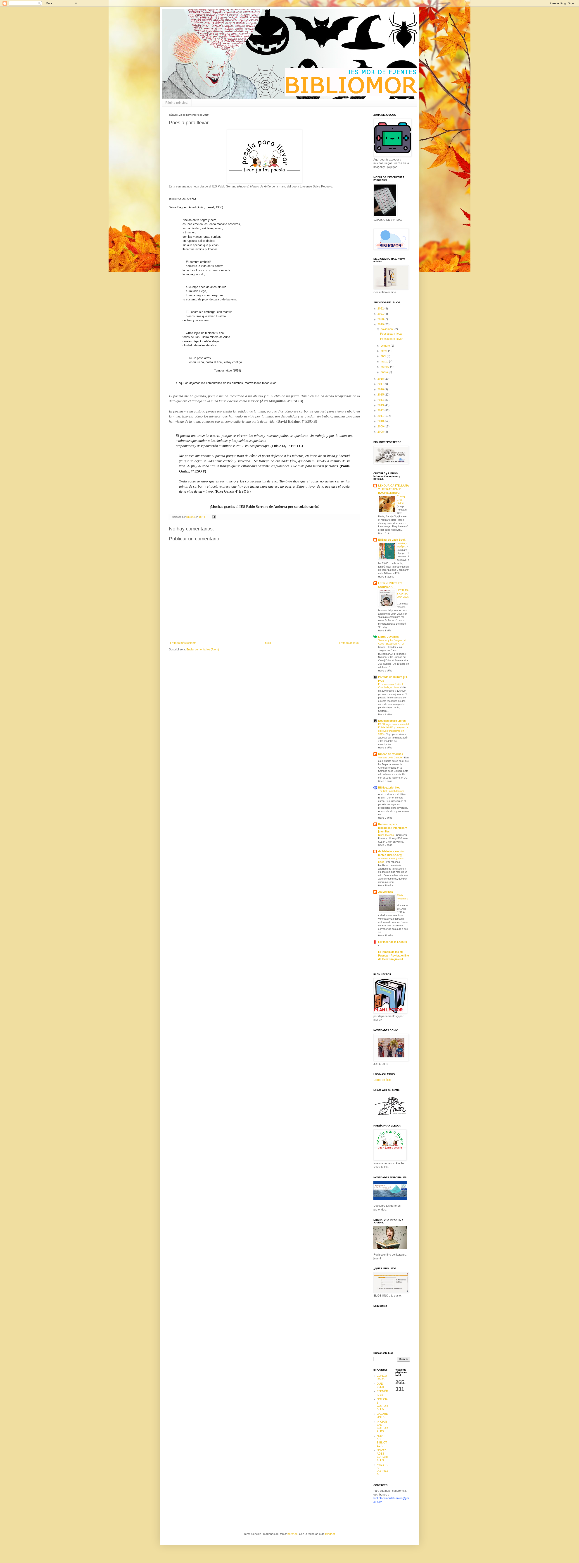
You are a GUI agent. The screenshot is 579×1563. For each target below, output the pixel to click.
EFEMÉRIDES (382, 1393)
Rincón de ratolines (390, 754)
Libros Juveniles (388, 636)
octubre (386, 345)
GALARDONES (382, 1415)
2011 (380, 415)
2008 (380, 431)
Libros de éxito (382, 1079)
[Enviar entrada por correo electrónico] (213, 516)
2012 (380, 410)
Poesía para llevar (391, 333)
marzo (385, 361)
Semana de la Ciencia (390, 757)
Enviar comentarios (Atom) (202, 649)
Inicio (267, 643)
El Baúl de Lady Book (392, 539)
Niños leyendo (386, 835)
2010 (380, 421)
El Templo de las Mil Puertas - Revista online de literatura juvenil (393, 955)
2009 (380, 426)
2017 (380, 384)
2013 (380, 405)
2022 (380, 308)
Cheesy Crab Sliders (401, 499)
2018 (380, 378)
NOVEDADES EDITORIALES (382, 1455)
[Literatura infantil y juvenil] (390, 1248)
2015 (380, 394)
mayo (384, 350)
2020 (380, 319)
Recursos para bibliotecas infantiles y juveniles (392, 828)
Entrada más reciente (183, 643)
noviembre (387, 329)
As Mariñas (385, 892)
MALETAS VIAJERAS (382, 1469)
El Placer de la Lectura (392, 942)
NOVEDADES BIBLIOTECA (382, 1440)
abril (384, 356)
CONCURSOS (382, 1377)
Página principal (176, 102)
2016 (380, 389)
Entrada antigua (349, 643)
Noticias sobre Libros (392, 720)
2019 (380, 324)
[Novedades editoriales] (390, 1199)
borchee (292, 1534)
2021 (380, 313)
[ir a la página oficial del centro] (390, 1115)
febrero (385, 366)
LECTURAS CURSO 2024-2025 (403, 593)
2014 (380, 400)
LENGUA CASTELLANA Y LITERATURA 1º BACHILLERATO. (393, 489)
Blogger (330, 1534)
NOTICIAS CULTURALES (382, 1404)
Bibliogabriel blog (389, 787)
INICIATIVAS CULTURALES (382, 1426)
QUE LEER (380, 1385)
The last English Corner (391, 791)
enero (385, 372)
